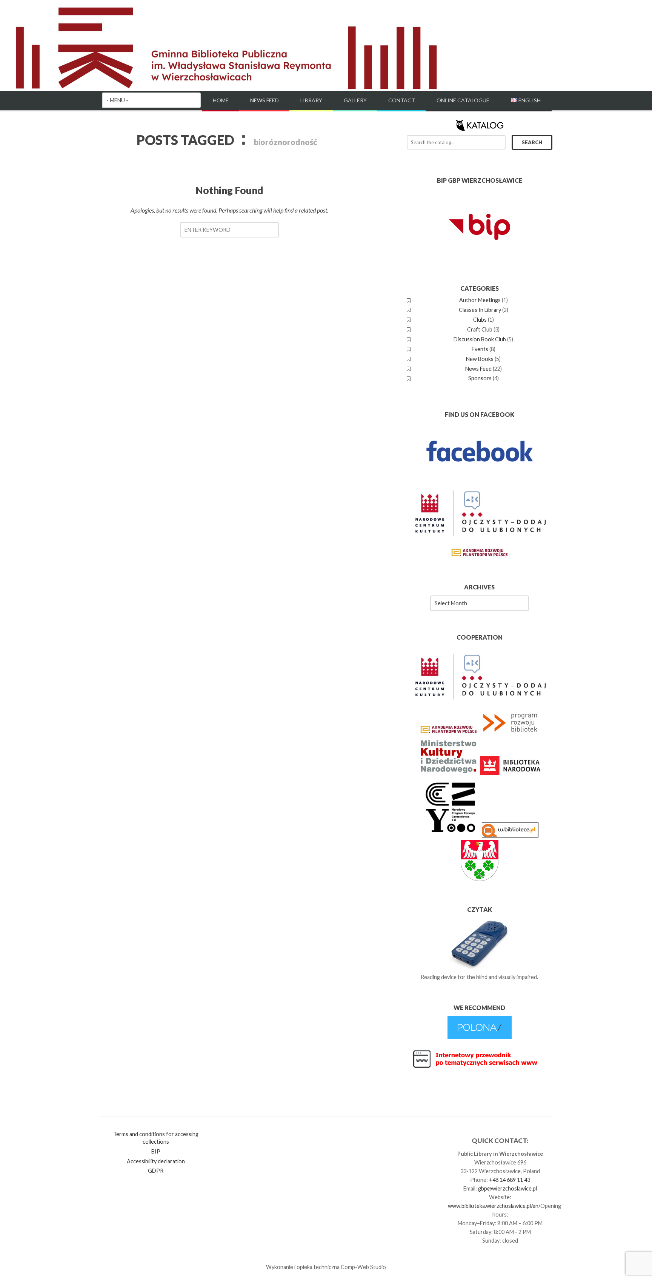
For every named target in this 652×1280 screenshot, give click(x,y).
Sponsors (480, 378)
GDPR (155, 1170)
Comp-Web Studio (363, 1267)
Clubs (480, 319)
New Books (480, 359)
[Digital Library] (479, 1036)
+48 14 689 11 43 (509, 1180)
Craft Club (479, 329)
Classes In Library (480, 310)
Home (221, 100)
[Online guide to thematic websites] (479, 1066)
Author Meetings (480, 300)
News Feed (264, 100)
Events (480, 349)
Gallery (355, 100)
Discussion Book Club (480, 339)
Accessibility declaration (156, 1161)
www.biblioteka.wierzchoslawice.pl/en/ (494, 1206)
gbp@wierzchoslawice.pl (507, 1188)
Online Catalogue (463, 100)
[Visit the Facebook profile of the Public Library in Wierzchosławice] (479, 477)
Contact (401, 100)
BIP (155, 1151)
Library (311, 100)
